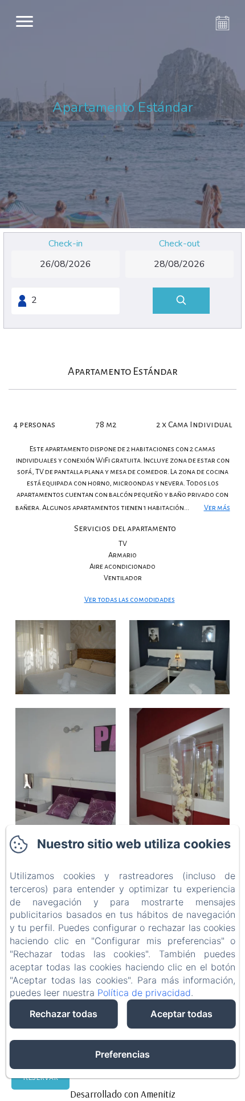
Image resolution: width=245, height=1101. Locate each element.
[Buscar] (181, 301)
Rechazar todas (63, 1013)
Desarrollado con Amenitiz (122, 1094)
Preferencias (122, 1054)
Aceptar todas (181, 1013)
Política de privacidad (144, 992)
